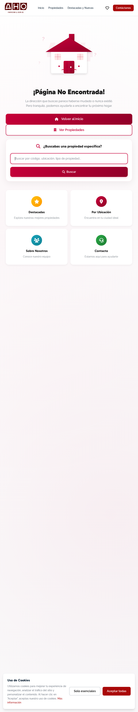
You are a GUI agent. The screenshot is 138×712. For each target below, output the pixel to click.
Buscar (71, 172)
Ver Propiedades (71, 130)
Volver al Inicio (72, 119)
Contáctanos (123, 7)
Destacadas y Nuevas (80, 7)
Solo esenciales (85, 691)
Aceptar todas (116, 691)
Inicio (41, 7)
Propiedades (55, 7)
